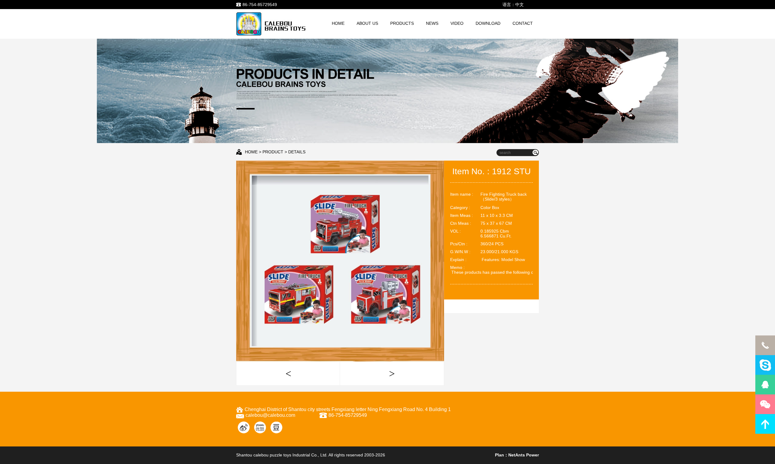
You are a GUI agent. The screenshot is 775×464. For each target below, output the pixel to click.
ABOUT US (367, 23)
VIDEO (456, 23)
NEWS (432, 23)
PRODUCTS (402, 23)
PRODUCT (272, 151)
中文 (519, 4)
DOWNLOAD (488, 23)
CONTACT (523, 23)
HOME (338, 23)
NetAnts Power (523, 455)
